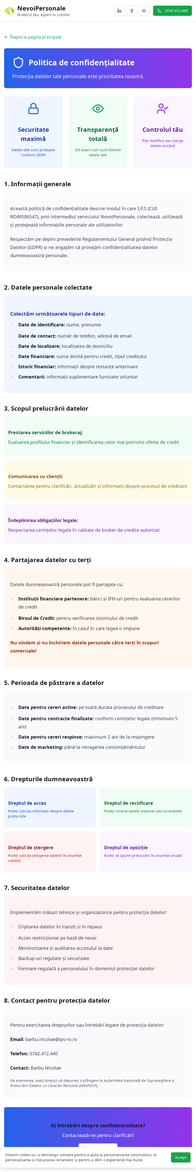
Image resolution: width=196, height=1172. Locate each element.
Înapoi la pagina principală (35, 37)
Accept (181, 1157)
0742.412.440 (176, 10)
